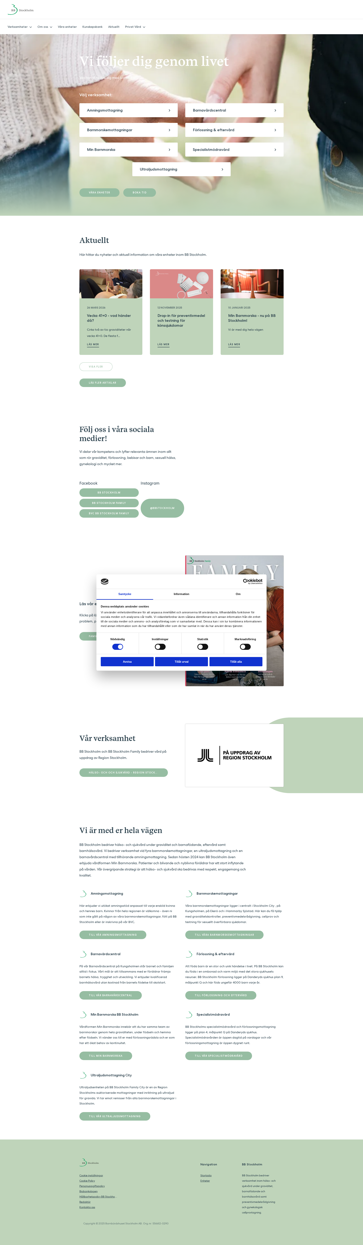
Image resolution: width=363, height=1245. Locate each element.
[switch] (160, 647)
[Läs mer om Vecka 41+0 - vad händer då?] (110, 283)
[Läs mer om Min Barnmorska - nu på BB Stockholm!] (252, 283)
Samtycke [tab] (124, 594)
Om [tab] (238, 594)
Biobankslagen (88, 1191)
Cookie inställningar (91, 1175)
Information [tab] (181, 594)
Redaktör (85, 1202)
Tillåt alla (236, 661)
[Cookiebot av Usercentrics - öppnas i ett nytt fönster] (245, 581)
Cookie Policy (87, 1180)
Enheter (205, 1180)
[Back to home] (25, 9)
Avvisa (127, 661)
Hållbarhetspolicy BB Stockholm (98, 1196)
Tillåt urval (181, 661)
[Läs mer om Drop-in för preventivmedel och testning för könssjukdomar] (181, 283)
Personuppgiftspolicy (92, 1186)
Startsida (206, 1175)
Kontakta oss (87, 1207)
